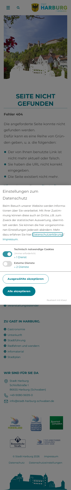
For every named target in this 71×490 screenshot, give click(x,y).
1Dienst (20, 257)
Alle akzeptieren (19, 291)
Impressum (10, 239)
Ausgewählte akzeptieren (26, 279)
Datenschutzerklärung (47, 234)
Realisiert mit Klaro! (57, 300)
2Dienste (21, 267)
